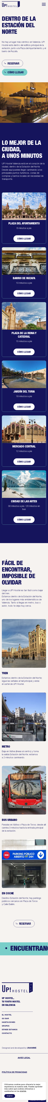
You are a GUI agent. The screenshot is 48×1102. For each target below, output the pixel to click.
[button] (43, 4)
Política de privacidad (14, 1072)
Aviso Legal (24, 1057)
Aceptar (10, 1096)
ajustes (23, 1091)
